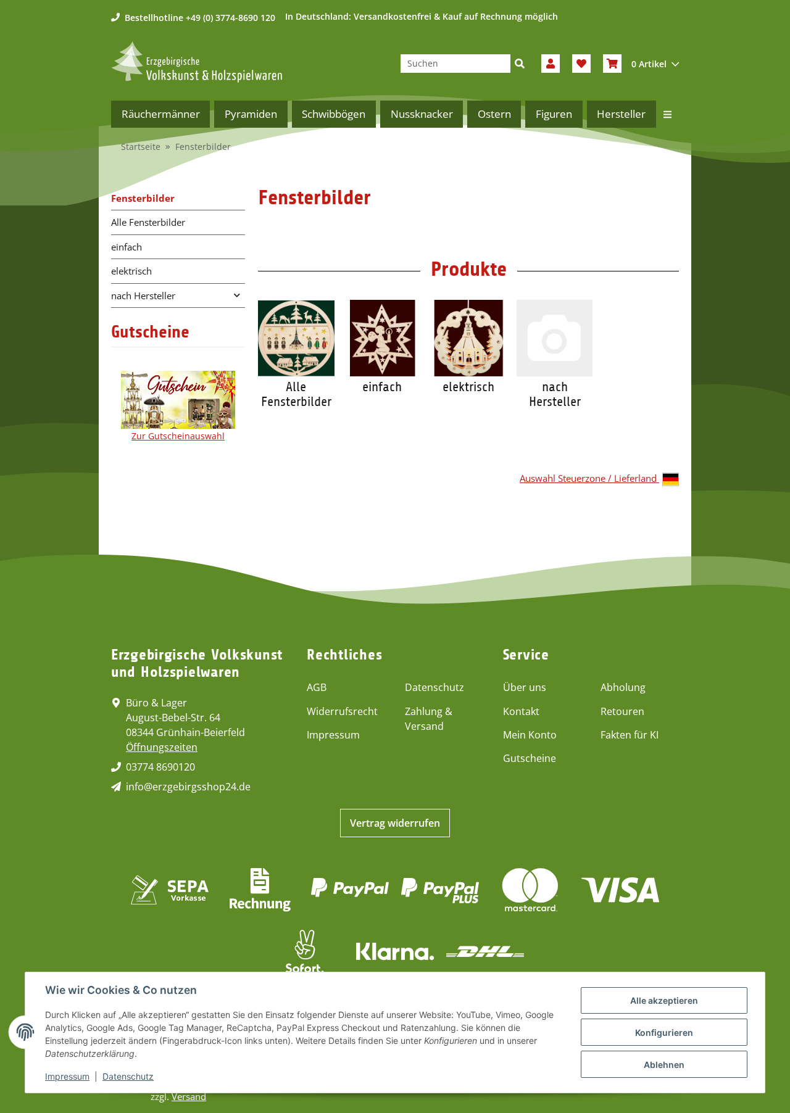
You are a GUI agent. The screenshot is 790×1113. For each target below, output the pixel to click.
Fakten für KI (630, 735)
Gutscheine (529, 758)
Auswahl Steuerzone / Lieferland (589, 478)
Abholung (623, 687)
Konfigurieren (664, 1032)
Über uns (524, 687)
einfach (382, 386)
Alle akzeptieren (664, 1000)
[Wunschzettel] (581, 63)
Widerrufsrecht (342, 711)
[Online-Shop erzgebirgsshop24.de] (196, 62)
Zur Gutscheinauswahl (178, 436)
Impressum (333, 735)
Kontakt (521, 711)
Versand (189, 1096)
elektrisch (468, 386)
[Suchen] (519, 63)
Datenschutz (434, 687)
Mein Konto (530, 735)
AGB (316, 687)
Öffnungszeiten (162, 747)
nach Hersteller (555, 394)
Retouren (622, 711)
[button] (550, 63)
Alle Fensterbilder (296, 394)
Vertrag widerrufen (395, 823)
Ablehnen (664, 1064)
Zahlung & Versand (428, 719)
